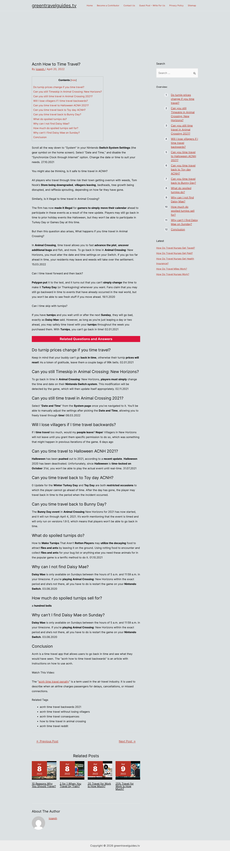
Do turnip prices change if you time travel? (58, 87)
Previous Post (47, 741)
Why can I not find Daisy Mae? (51, 123)
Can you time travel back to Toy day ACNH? (59, 109)
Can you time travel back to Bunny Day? (57, 114)
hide (73, 80)
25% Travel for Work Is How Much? (125, 786)
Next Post (127, 741)
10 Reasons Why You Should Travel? (44, 785)
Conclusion (40, 137)
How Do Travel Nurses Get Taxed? (175, 248)
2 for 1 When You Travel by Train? (70, 785)
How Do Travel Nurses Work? (172, 274)
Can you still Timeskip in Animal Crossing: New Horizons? (67, 91)
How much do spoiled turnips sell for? (55, 128)
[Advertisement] (115, 31)
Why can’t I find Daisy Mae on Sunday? (56, 132)
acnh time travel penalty (54, 681)
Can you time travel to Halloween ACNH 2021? (61, 105)
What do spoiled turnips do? (50, 119)
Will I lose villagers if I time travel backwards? (60, 100)
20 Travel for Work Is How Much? (99, 785)
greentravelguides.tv (54, 5)
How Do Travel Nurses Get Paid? (174, 253)
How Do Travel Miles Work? (171, 268)
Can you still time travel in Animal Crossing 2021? (63, 96)
